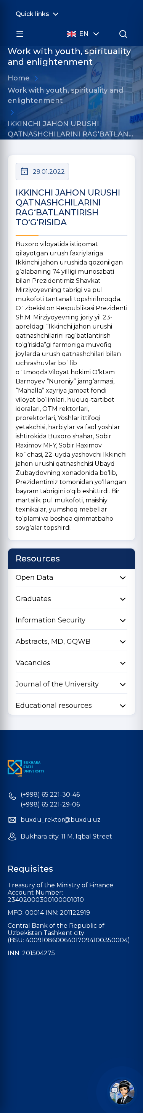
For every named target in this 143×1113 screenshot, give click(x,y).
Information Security (50, 620)
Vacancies (33, 663)
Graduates (33, 599)
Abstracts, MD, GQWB (53, 641)
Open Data (34, 577)
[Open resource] (19, 33)
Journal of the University (57, 684)
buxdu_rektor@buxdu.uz (61, 820)
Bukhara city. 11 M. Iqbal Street (66, 837)
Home (19, 78)
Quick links (32, 14)
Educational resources (54, 705)
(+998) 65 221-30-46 (50, 795)
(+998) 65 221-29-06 (50, 805)
